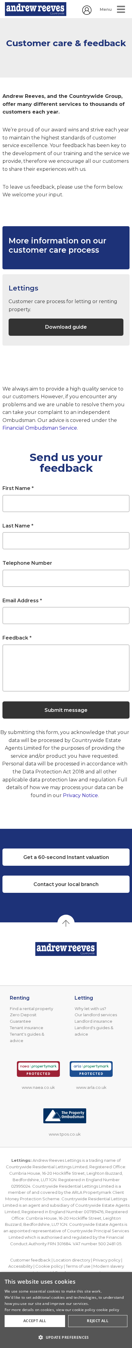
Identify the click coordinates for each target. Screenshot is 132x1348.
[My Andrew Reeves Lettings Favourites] (86, 13)
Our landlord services (96, 1014)
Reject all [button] (97, 1320)
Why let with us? (90, 1008)
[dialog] (66, 1310)
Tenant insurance (26, 1027)
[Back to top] (66, 949)
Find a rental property (31, 1008)
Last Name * (17, 526)
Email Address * (22, 601)
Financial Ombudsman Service (39, 428)
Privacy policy (106, 1260)
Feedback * (17, 638)
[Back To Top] (66, 923)
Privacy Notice (80, 795)
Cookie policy (49, 1266)
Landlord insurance (93, 1021)
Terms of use (78, 1266)
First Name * (18, 488)
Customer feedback (30, 1260)
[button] (66, 1337)
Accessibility (20, 1266)
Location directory (71, 1260)
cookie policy (107, 1309)
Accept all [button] (34, 1320)
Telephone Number (27, 563)
